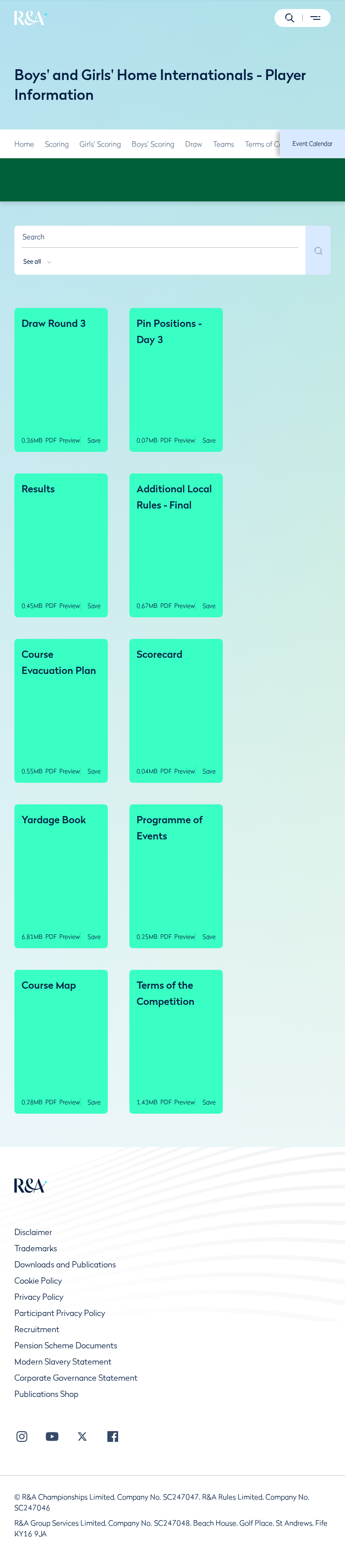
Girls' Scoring (100, 143)
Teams (223, 143)
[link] (24, 143)
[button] (289, 18)
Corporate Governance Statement (75, 1378)
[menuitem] (30, 18)
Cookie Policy (38, 1280)
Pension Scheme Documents (65, 1345)
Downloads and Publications (65, 1264)
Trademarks (35, 1248)
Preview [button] (69, 440)
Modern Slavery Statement (62, 1361)
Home (24, 143)
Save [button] (94, 440)
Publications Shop (46, 1394)
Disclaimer (33, 1232)
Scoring (57, 143)
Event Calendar (312, 143)
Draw (193, 143)
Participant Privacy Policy (59, 1313)
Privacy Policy (38, 1297)
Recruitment (36, 1329)
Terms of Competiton (279, 143)
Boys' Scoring (153, 143)
